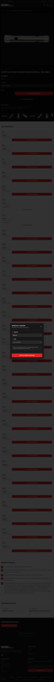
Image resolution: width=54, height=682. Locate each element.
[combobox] (27, 335)
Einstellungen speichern (27, 355)
